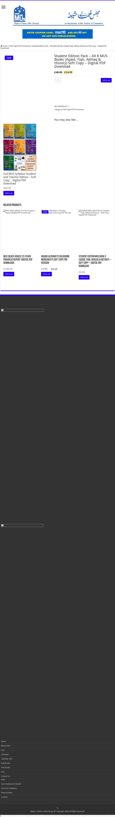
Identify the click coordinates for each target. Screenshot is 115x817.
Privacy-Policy (6, 793)
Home (5, 46)
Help (3, 780)
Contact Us (5, 776)
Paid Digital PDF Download (20, 46)
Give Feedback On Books (11, 784)
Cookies (4, 797)
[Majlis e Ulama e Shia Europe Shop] (57, 14)
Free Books (5, 767)
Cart (2, 750)
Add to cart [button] (8, 193)
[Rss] (58, 808)
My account (5, 746)
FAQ (2, 772)
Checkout (5, 754)
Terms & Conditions (9, 788)
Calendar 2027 (7, 759)
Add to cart (106, 80)
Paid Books (5, 763)
